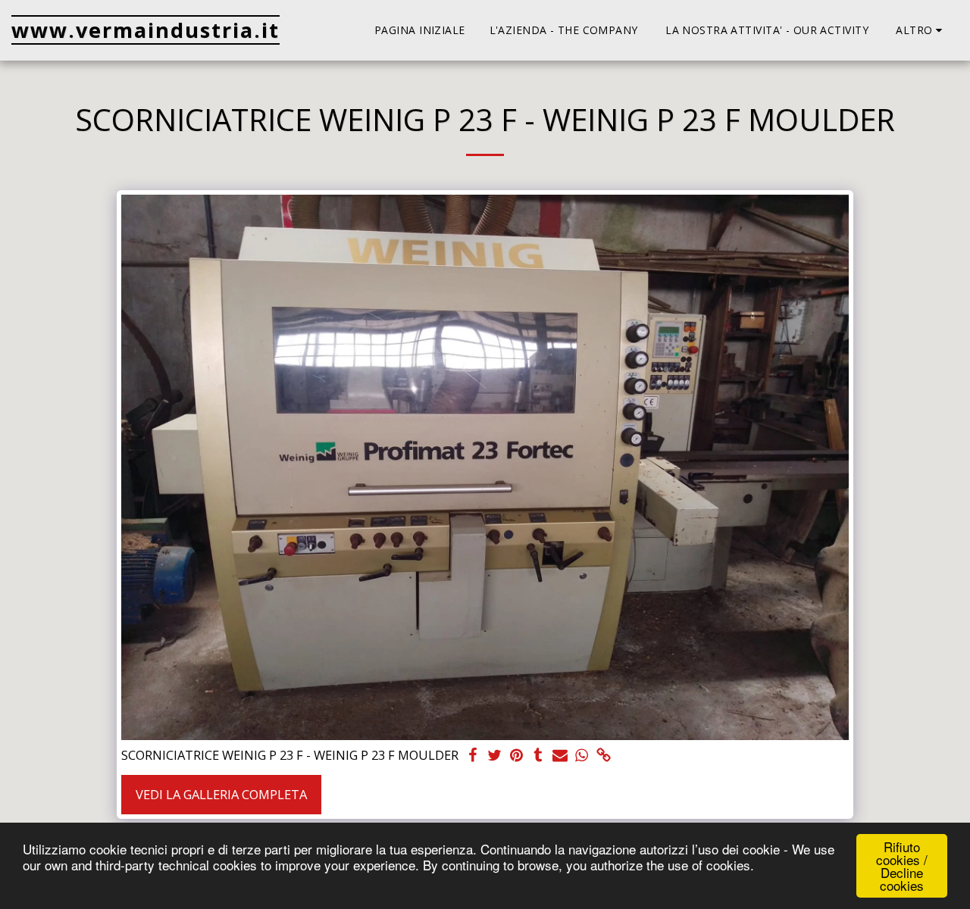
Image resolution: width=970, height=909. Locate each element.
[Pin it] (516, 756)
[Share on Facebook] (472, 756)
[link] (604, 756)
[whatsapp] (582, 756)
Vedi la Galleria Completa (221, 794)
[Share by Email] (560, 756)
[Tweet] (494, 756)
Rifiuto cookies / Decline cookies (902, 866)
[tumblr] (538, 756)
